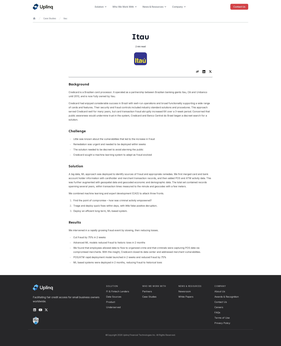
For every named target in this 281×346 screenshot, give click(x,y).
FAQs (217, 312)
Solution (99, 6)
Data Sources (113, 296)
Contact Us (239, 6)
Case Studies (49, 18)
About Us (219, 291)
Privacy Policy (222, 323)
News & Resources (153, 6)
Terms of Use (222, 317)
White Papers (185, 296)
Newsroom (184, 291)
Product (110, 302)
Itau (65, 18)
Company (177, 6)
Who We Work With (123, 6)
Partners (147, 291)
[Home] (34, 18)
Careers (218, 307)
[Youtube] (40, 310)
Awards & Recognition (226, 296)
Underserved (113, 307)
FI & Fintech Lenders (117, 291)
